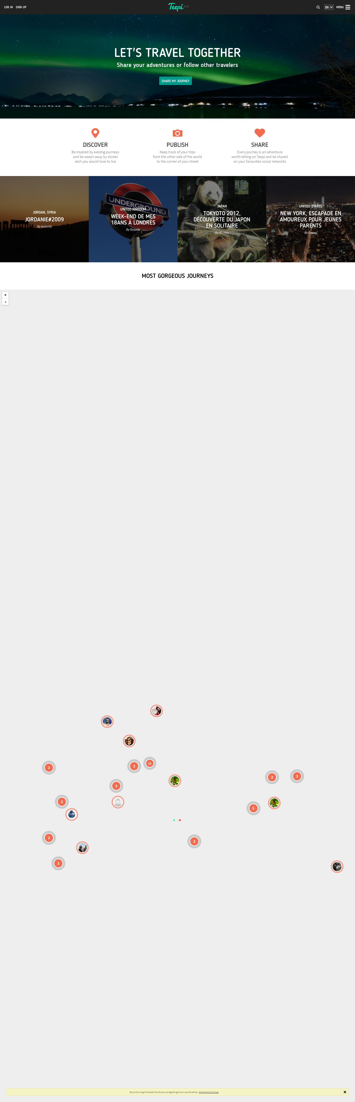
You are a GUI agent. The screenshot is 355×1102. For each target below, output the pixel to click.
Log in (8, 7)
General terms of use (209, 1092)
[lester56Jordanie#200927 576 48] (175, 781)
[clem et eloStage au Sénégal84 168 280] (118, 802)
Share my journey (175, 81)
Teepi (177, 7)
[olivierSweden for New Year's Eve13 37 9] (156, 711)
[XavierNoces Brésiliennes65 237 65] (82, 848)
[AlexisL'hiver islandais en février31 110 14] (107, 721)
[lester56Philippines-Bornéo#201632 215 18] (274, 803)
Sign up (21, 7)
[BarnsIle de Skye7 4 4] (129, 741)
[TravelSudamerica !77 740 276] (72, 814)
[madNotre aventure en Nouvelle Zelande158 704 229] (337, 866)
